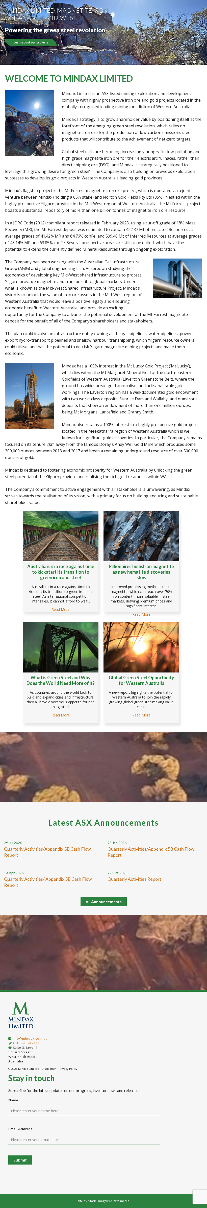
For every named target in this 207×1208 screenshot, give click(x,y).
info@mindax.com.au (30, 1038)
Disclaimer (49, 1069)
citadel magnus (99, 1201)
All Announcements (104, 901)
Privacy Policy (68, 1069)
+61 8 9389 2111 (26, 1043)
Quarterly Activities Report (134, 879)
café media (121, 1201)
